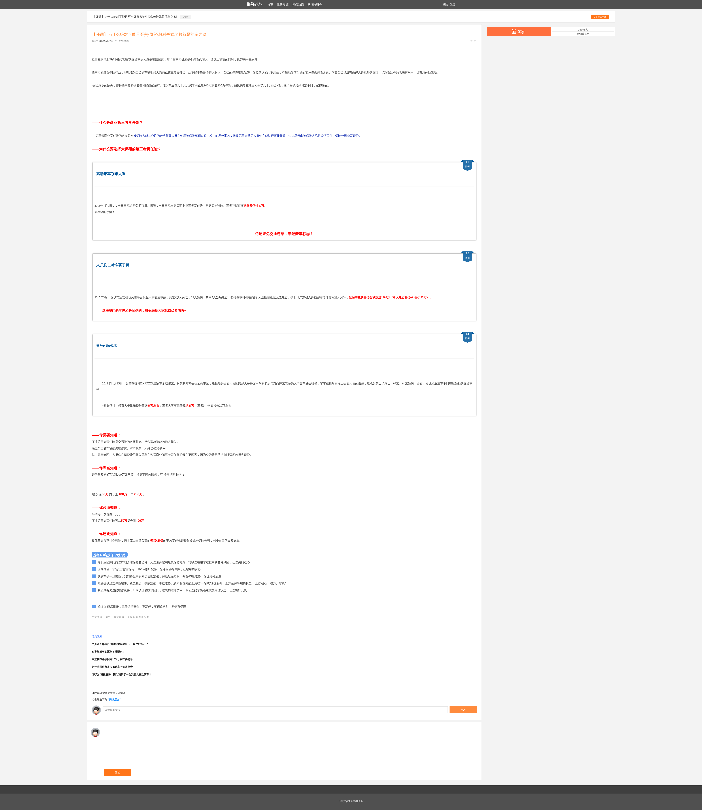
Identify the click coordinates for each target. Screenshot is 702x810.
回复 (117, 772)
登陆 (445, 4)
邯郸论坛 (255, 4)
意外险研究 (314, 4)
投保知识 (298, 4)
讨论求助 (103, 40)
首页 (270, 4)
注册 (452, 4)
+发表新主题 (600, 16)
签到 (522, 31)
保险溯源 (282, 4)
